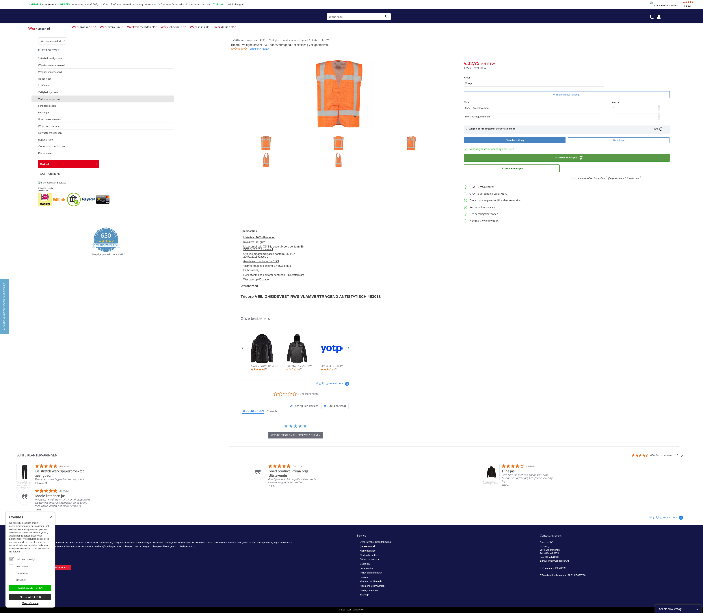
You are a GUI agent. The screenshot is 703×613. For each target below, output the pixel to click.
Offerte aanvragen (512, 168)
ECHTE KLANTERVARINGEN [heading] (36, 455)
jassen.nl (39, 28)
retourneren (42, 4)
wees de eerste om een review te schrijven (295, 435)
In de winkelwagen (569, 157)
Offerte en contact (369, 559)
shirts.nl (199, 27)
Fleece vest (44, 78)
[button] (242, 348)
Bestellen (365, 564)
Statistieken (22, 573)
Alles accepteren (30, 587)
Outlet (44, 164)
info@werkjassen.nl (558, 560)
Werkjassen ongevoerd (51, 65)
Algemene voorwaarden (372, 585)
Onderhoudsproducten (51, 146)
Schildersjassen (47, 105)
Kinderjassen (45, 153)
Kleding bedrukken (369, 555)
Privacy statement (369, 590)
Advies (51, 41)
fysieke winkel (367, 546)
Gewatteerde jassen (50, 132)
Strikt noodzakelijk (25, 559)
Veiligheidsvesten (49, 98)
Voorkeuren (22, 566)
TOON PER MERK (49, 173)
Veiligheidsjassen (48, 92)
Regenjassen (45, 139)
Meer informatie (30, 603)
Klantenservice (367, 550)
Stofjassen (44, 85)
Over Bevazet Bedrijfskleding (375, 542)
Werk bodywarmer (48, 126)
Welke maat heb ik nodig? (567, 94)
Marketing (21, 580)
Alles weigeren (30, 597)
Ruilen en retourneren (371, 572)
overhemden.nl (140, 27)
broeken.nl (82, 27)
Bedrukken (618, 140)
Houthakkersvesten (49, 119)
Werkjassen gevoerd (50, 71)
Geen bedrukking (515, 140)
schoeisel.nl (172, 27)
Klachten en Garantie (371, 581)
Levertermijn (366, 568)
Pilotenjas (43, 112)
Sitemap (364, 594)
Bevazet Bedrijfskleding (50, 16)
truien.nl (223, 27)
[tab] (304, 406)
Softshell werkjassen (50, 58)
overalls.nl (110, 27)
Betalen (364, 577)
